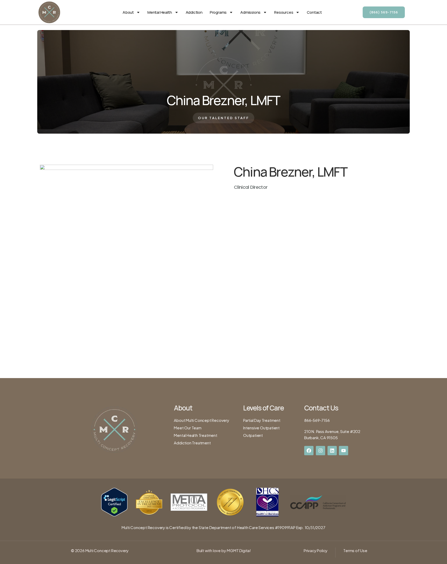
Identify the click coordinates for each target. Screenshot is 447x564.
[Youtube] (343, 450)
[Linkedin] (332, 450)
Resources (283, 12)
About (128, 12)
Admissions (250, 12)
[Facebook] (309, 450)
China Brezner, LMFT (223, 100)
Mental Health (159, 12)
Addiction (194, 12)
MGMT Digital (238, 550)
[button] (223, 118)
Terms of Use (355, 550)
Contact (314, 12)
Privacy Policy (315, 550)
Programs (218, 12)
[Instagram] (320, 450)
